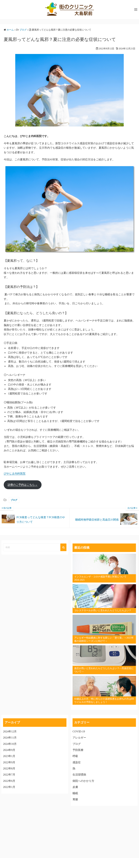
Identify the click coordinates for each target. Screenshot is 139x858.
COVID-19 (79, 731)
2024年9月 (9, 750)
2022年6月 (9, 780)
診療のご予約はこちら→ (22, 484)
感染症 (77, 762)
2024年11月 (10, 737)
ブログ (14, 500)
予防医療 (78, 750)
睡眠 (75, 793)
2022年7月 (9, 774)
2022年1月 (9, 787)
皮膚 (75, 787)
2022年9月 (9, 762)
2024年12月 (10, 731)
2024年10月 (10, 743)
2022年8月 (9, 768)
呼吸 (75, 756)
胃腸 (75, 799)
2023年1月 (9, 756)
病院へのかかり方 (83, 780)
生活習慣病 (79, 774)
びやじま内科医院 (14, 473)
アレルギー (79, 737)
